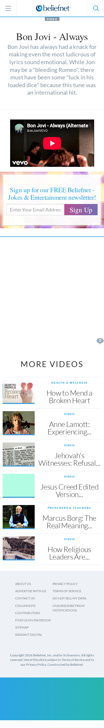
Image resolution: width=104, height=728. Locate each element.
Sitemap (22, 627)
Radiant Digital (28, 635)
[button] (95, 8)
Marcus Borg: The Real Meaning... (69, 521)
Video (52, 19)
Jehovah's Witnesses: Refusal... (69, 459)
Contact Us (25, 598)
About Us (23, 584)
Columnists (25, 606)
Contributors (27, 613)
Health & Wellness (69, 382)
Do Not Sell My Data (69, 598)
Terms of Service (67, 591)
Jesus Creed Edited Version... (69, 490)
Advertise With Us (30, 591)
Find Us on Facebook (33, 620)
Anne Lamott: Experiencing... (69, 427)
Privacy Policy (65, 584)
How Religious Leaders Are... (69, 553)
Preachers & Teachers (69, 507)
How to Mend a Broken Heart (69, 396)
